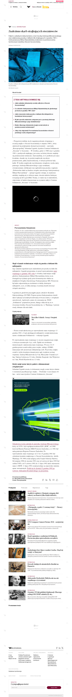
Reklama (35, 655)
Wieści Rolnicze (52, 663)
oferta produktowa (35, 676)
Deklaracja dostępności (25, 662)
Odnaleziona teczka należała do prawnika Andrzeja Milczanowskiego (35, 444)
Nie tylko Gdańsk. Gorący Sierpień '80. (44, 318)
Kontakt (11, 657)
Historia (14, 26)
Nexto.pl (50, 658)
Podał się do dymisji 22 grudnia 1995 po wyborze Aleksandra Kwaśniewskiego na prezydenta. (33, 469)
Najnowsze (36, 488)
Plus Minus (34, 314)
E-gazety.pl (51, 657)
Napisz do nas (12, 658)
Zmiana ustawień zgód (25, 657)
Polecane (24, 488)
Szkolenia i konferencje (15, 671)
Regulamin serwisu (24, 658)
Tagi (46, 488)
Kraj (29, 548)
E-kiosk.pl (50, 655)
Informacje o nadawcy (25, 660)
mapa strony (12, 676)
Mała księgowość (52, 660)
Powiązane (12, 488)
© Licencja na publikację (19, 477)
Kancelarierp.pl (52, 662)
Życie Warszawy (52, 665)
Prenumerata (37, 658)
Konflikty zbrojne (32, 491)
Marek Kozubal (16, 92)
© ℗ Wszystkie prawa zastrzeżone (22, 478)
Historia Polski (21, 26)
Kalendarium (22, 676)
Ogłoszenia (36, 657)
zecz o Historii (36, 7)
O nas (10, 655)
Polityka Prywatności (24, 655)
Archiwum (36, 660)
